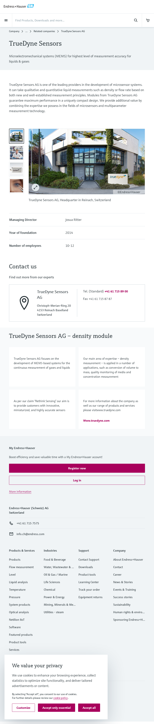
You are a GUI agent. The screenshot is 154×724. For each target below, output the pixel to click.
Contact (118, 567)
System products (19, 604)
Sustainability (121, 604)
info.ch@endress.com (30, 534)
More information (20, 491)
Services (14, 650)
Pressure (14, 597)
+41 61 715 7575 (28, 523)
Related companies (44, 31)
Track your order (89, 589)
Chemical (49, 589)
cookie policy (60, 698)
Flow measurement (21, 567)
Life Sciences (52, 582)
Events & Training (124, 589)
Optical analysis (19, 612)
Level (12, 574)
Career (117, 574)
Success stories (123, 597)
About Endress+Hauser (128, 559)
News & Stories (123, 582)
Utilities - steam (54, 612)
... (26, 31)
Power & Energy (54, 597)
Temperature (17, 589)
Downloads (86, 567)
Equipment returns (91, 597)
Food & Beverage (55, 559)
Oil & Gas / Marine (56, 574)
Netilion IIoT (17, 619)
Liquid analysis (18, 582)
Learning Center (89, 582)
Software (15, 627)
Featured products (21, 634)
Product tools (17, 642)
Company (14, 31)
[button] (116, 291)
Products (14, 559)
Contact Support (89, 559)
